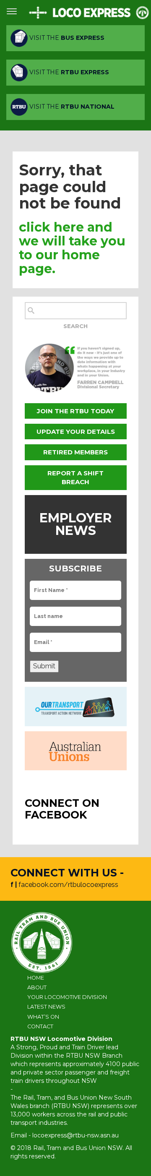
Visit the (66, 38)
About (37, 987)
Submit (44, 666)
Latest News (46, 1007)
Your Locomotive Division (67, 997)
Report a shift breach (75, 477)
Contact (40, 1026)
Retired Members (75, 452)
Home (35, 978)
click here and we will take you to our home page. (72, 247)
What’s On (43, 1017)
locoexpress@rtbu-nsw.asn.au (75, 1135)
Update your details (75, 431)
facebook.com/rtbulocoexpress (68, 885)
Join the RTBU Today (75, 411)
